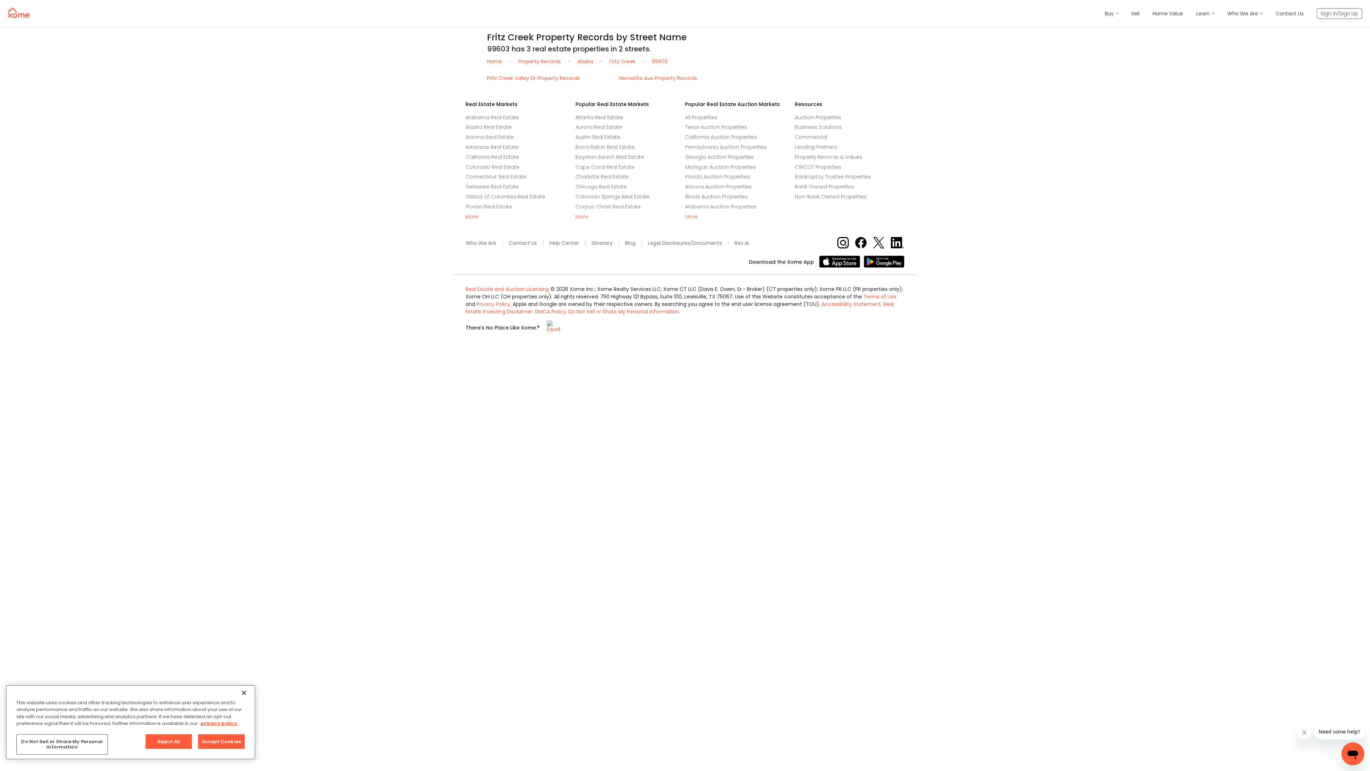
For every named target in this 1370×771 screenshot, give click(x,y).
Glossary (602, 243)
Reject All (168, 741)
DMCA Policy (550, 311)
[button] (1111, 13)
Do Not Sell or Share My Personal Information (623, 311)
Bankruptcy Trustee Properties (833, 176)
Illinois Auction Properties (716, 196)
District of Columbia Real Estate (505, 196)
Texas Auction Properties (716, 127)
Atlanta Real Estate (599, 117)
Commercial (811, 137)
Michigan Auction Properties (720, 167)
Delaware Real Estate (492, 186)
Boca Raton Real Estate (605, 147)
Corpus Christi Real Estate (608, 206)
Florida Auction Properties (717, 176)
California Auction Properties (721, 137)
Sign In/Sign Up (1339, 13)
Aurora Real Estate (598, 127)
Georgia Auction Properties (719, 157)
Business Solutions (818, 127)
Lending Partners (816, 147)
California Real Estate (492, 157)
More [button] (472, 217)
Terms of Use (880, 296)
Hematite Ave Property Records (658, 78)
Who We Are (481, 243)
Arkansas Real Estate (492, 147)
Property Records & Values (828, 157)
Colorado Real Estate (492, 167)
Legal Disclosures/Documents (685, 243)
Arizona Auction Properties (718, 186)
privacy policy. (219, 723)
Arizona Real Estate (490, 137)
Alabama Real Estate (492, 117)
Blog (630, 243)
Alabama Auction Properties (721, 206)
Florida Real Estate (489, 206)
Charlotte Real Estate (602, 176)
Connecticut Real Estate (496, 176)
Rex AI (742, 243)
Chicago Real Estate (601, 186)
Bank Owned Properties (824, 186)
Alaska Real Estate (489, 127)
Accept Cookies (221, 741)
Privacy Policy (493, 304)
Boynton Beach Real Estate (609, 157)
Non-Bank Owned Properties (831, 196)
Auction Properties (818, 117)
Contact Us (523, 243)
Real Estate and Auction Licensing (507, 289)
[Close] (244, 693)
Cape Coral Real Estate (604, 167)
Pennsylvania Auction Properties (725, 147)
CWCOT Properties (818, 167)
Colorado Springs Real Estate (612, 196)
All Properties (701, 117)
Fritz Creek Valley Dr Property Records (533, 78)
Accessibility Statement (851, 304)
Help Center (564, 243)
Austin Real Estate (597, 137)
